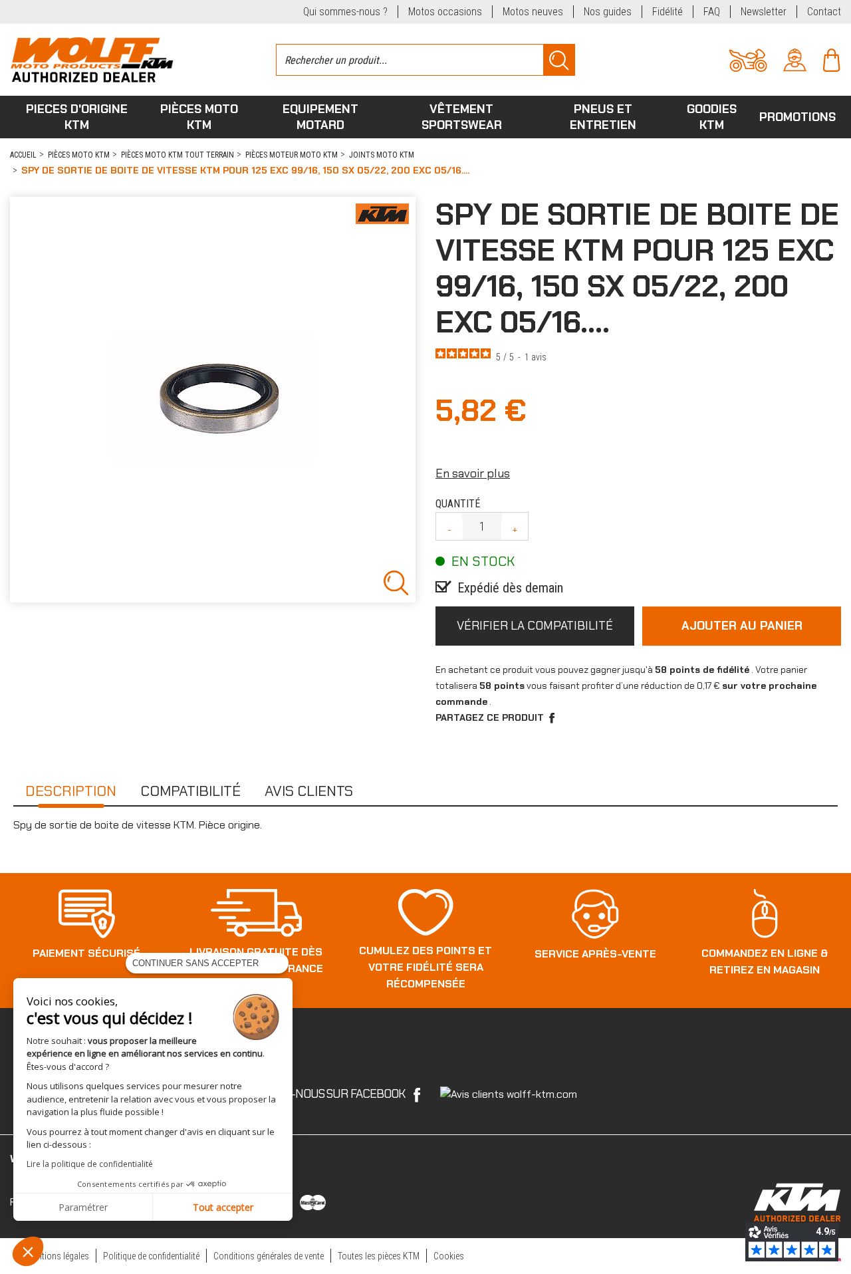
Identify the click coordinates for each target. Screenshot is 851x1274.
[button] (28, 1251)
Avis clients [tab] (309, 791)
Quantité (457, 503)
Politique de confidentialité (151, 1256)
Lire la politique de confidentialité (90, 1164)
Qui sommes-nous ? (345, 11)
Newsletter (764, 11)
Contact (824, 11)
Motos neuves (533, 11)
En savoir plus (472, 473)
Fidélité (667, 11)
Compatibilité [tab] (190, 791)
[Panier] (831, 59)
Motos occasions (445, 11)
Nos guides (608, 11)
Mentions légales (58, 1256)
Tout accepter (223, 1207)
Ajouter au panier (741, 626)
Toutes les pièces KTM (379, 1256)
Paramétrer (83, 1207)
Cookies (448, 1256)
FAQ (711, 11)
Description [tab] (70, 791)
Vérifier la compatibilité (535, 626)
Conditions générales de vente (268, 1256)
